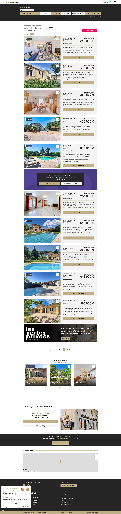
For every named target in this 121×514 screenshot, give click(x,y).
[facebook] (24, 485)
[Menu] (115, 2)
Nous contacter (65, 504)
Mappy (35, 471)
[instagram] (28, 485)
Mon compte (107, 2)
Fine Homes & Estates (67, 498)
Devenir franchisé (65, 495)
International (64, 502)
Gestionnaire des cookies (92, 512)
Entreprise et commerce (67, 497)
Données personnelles (66, 512)
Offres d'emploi (65, 493)
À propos (63, 500)
